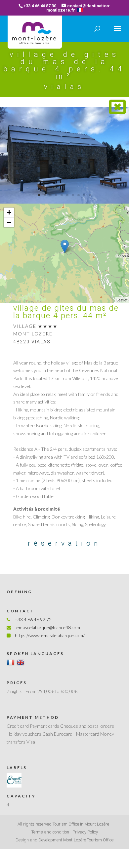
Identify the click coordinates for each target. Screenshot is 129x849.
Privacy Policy (85, 832)
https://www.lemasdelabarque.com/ (50, 635)
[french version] (80, 10)
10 (90, 195)
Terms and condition (50, 832)
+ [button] (9, 212)
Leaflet (121, 299)
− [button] (9, 222)
